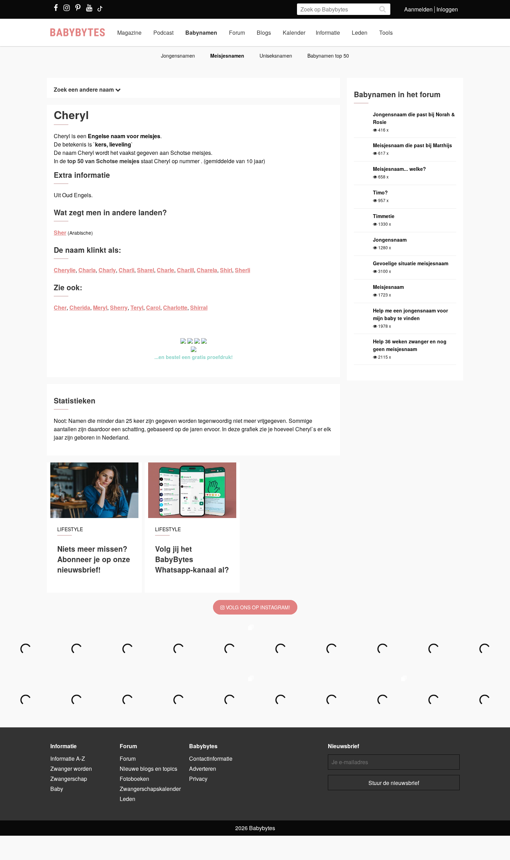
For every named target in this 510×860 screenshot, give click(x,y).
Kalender (294, 32)
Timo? (380, 192)
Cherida (79, 307)
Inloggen (447, 9)
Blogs (264, 32)
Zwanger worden (71, 769)
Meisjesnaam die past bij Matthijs (412, 145)
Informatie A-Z (67, 758)
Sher (60, 232)
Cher (60, 307)
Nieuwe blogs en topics (148, 769)
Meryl (100, 307)
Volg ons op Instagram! (257, 607)
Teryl (136, 307)
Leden (359, 32)
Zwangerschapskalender (150, 789)
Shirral (198, 307)
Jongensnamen (178, 55)
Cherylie (65, 270)
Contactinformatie (210, 758)
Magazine (129, 32)
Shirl (226, 270)
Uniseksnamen (276, 55)
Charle (165, 270)
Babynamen (201, 32)
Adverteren (202, 769)
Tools (386, 32)
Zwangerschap (68, 779)
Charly (107, 270)
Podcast (163, 32)
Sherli (242, 270)
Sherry (119, 307)
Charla (87, 270)
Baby (56, 789)
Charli (126, 270)
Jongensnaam (390, 239)
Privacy (198, 779)
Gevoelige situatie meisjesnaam (410, 263)
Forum (237, 32)
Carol (153, 307)
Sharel (145, 270)
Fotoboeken (134, 779)
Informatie (328, 32)
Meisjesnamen (227, 55)
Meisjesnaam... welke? (399, 168)
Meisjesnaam (388, 286)
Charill (185, 270)
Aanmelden (418, 9)
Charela (207, 270)
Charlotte (175, 307)
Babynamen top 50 (328, 55)
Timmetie (383, 215)
